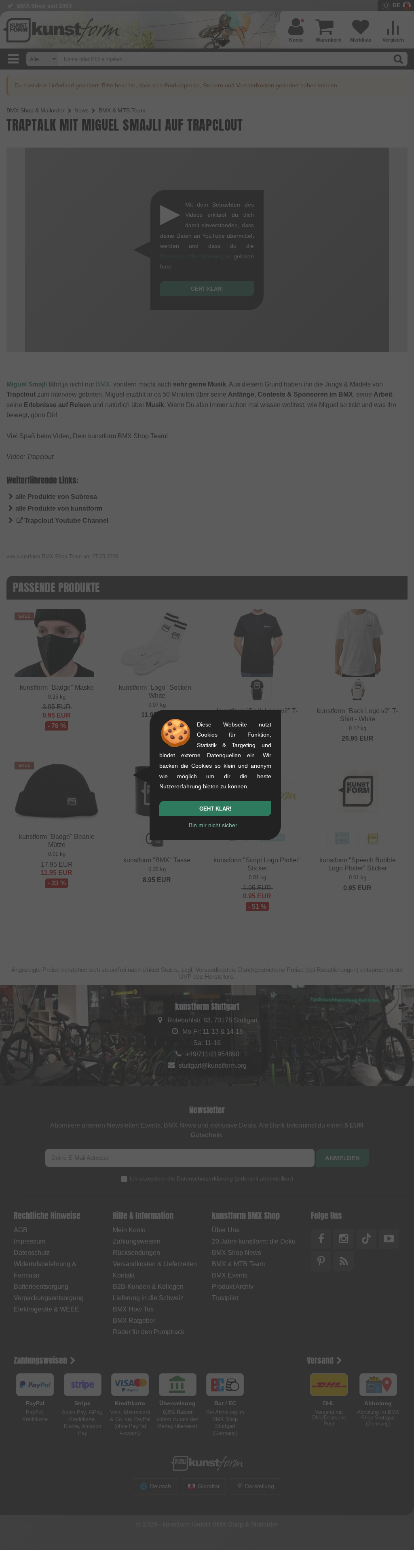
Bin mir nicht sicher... (215, 825)
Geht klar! (215, 809)
